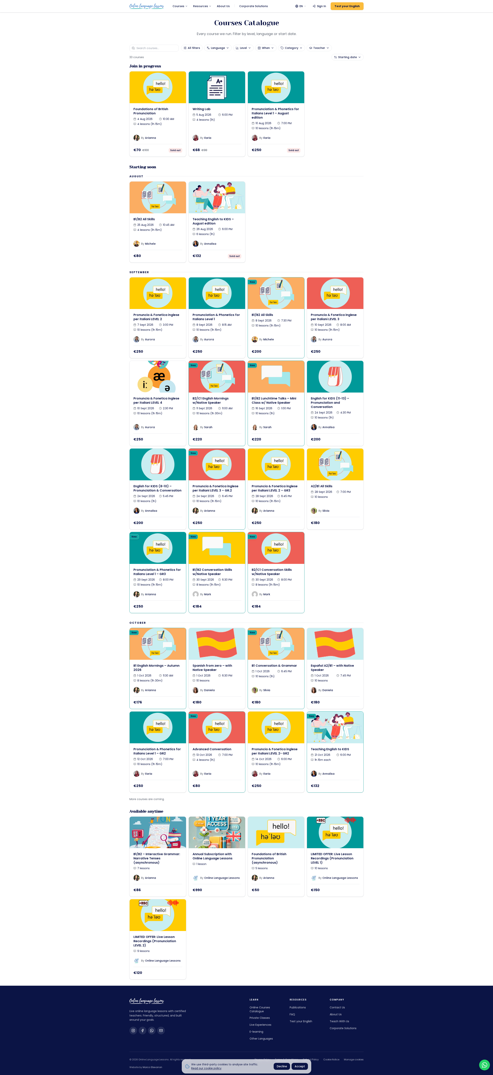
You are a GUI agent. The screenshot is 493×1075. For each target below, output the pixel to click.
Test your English (347, 6)
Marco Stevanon (152, 1067)
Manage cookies (354, 1059)
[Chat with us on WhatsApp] (484, 1065)
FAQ (292, 1014)
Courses (178, 6)
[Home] (146, 6)
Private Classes (260, 1018)
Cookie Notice (331, 1059)
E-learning (256, 1032)
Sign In (321, 6)
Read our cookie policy (206, 1068)
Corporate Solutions (253, 6)
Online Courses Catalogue (260, 1009)
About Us (223, 6)
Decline (282, 1066)
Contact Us (337, 1007)
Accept (300, 1066)
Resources (200, 6)
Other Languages (261, 1039)
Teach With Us (339, 1021)
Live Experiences (260, 1025)
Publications (298, 1007)
